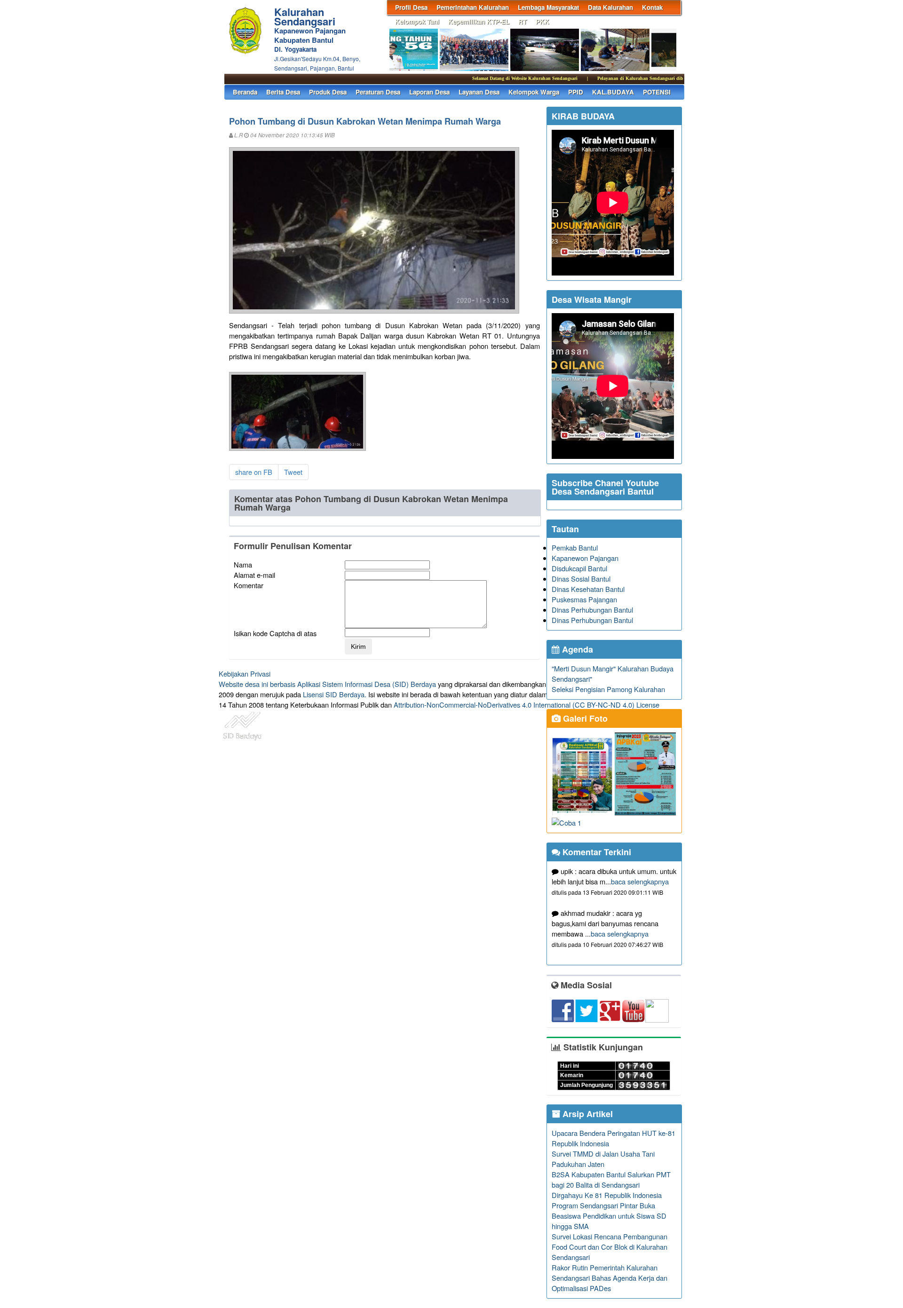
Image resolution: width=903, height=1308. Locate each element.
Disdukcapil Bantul (579, 568)
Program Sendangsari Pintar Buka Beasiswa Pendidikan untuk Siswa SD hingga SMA (609, 1215)
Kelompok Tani (417, 21)
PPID (575, 91)
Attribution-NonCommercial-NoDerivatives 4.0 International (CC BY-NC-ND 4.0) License (526, 704)
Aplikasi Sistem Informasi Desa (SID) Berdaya (366, 684)
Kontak (652, 7)
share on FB (253, 472)
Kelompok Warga (533, 91)
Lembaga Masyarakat (548, 7)
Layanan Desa (479, 91)
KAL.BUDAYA (613, 91)
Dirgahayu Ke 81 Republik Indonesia (607, 1195)
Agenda (576, 649)
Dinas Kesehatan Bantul (588, 589)
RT (522, 21)
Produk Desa (328, 91)
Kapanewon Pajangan (585, 558)
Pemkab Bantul (575, 547)
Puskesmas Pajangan (584, 599)
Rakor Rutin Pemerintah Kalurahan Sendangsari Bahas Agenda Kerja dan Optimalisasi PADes (609, 1277)
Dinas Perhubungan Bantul (592, 610)
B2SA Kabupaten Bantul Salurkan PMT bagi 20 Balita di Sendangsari (611, 1179)
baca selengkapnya (640, 881)
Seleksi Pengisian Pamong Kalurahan (608, 689)
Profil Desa (411, 7)
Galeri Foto (584, 718)
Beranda (245, 91)
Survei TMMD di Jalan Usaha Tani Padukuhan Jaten (603, 1159)
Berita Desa (283, 91)
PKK (542, 21)
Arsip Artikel (586, 1114)
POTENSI (657, 91)
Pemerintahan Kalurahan (472, 7)
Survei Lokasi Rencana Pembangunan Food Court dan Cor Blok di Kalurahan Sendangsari (609, 1246)
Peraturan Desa (378, 91)
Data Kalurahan (610, 7)
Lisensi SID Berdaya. (334, 694)
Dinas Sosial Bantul (581, 578)
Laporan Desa (429, 91)
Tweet (293, 472)
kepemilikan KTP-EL (478, 21)
